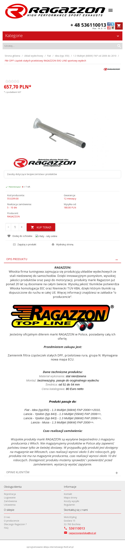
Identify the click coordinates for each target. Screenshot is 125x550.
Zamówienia (10, 501)
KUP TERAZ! (44, 227)
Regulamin (69, 504)
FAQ (6, 527)
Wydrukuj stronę (64, 244)
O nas (7, 517)
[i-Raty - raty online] (46, 236)
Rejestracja (10, 494)
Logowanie (10, 497)
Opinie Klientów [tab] (17, 472)
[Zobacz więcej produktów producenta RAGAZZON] (112, 68)
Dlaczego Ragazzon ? (15, 524)
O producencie (11, 520)
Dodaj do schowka (22, 236)
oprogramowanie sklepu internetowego (45, 547)
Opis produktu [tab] (16, 259)
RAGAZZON (13, 216)
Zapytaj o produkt (26, 244)
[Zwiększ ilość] (21, 227)
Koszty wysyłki (71, 501)
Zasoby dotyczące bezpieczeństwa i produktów (32, 174)
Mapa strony (70, 497)
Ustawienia (9, 504)
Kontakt (68, 494)
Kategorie (14, 35)
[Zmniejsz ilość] (8, 227)
